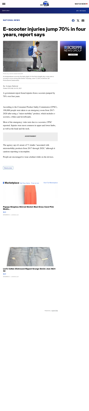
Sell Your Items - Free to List (29, 183)
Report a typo (8, 168)
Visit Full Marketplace (51, 183)
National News (11, 20)
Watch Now (80, 4)
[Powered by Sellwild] (54, 310)
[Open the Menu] (4, 4)
